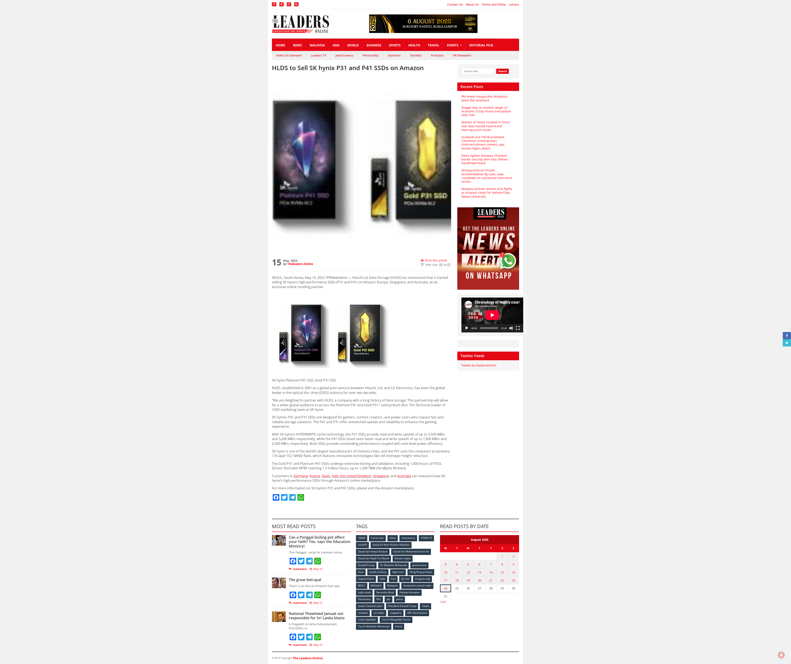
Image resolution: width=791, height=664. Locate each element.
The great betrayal (305, 579)
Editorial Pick (481, 45)
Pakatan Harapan (410, 592)
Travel (433, 45)
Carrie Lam (377, 538)
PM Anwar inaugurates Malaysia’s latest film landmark (484, 98)
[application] (492, 315)
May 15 (317, 569)
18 (457, 580)
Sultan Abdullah (367, 619)
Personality (371, 55)
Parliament (364, 599)
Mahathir (376, 585)
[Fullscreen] (518, 328)
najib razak (364, 592)
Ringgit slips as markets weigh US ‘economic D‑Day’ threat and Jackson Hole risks (486, 111)
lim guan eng (422, 578)
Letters (514, 4)
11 (457, 572)
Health (414, 45)
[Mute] (511, 328)
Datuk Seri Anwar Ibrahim (372, 551)
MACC (361, 585)
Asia (336, 45)
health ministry (377, 572)
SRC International (417, 613)
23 (513, 580)
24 (445, 588)
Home (280, 45)
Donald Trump (366, 565)
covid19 (362, 544)
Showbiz (416, 55)
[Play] (467, 328)
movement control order (417, 585)
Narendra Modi (385, 592)
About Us (472, 4)
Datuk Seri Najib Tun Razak (373, 558)
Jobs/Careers (344, 55)
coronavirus (408, 538)
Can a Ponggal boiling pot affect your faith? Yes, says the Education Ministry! (319, 542)
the (355, 476)
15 (502, 572)
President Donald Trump (402, 606)
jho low (405, 578)
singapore (395, 613)
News (297, 45)
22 (502, 580)
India (382, 578)
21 (491, 580)
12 (468, 572)
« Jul (443, 602)
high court (398, 572)
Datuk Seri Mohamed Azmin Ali (411, 551)
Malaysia (317, 45)
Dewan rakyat (403, 558)
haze (361, 572)
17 (445, 580)
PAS (378, 599)
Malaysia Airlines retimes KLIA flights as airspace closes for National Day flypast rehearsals (486, 192)
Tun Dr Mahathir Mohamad (373, 626)
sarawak (363, 613)
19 (468, 580)
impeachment (366, 578)
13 (479, 572)
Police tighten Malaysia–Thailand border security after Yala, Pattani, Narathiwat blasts (484, 159)
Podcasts (437, 55)
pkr (388, 599)
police (399, 599)
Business (374, 45)
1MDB (361, 538)
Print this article (436, 260)
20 (479, 580)
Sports (394, 45)
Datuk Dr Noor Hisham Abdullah (391, 544)
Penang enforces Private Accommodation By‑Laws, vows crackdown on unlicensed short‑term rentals (486, 176)
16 (513, 572)
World (353, 45)
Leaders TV (318, 55)
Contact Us (455, 4)
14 (491, 572)
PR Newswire (462, 55)
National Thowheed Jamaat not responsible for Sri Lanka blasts (317, 615)
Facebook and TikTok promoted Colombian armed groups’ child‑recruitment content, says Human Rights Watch (482, 142)
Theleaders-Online (300, 264)
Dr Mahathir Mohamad (393, 565)
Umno (398, 626)
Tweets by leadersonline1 (479, 365)
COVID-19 (426, 538)
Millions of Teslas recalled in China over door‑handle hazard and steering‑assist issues (485, 126)
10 (445, 572)
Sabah (425, 606)
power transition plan (370, 606)
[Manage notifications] (781, 655)
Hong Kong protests (421, 572)
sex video (378, 613)
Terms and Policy (494, 4)
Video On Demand (289, 55)
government (419, 565)
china (393, 538)
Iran (393, 578)
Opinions (394, 55)
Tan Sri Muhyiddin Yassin (396, 619)
